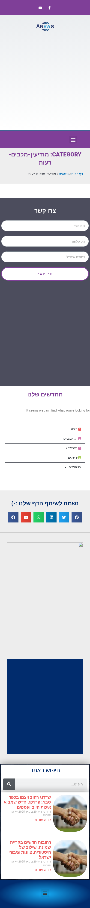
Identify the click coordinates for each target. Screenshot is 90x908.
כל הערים (75, 467)
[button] (73, 139)
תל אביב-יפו (70, 438)
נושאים (64, 174)
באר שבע (72, 448)
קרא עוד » (43, 819)
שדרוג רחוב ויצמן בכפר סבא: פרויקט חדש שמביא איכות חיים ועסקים (27, 802)
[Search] (9, 784)
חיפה (74, 429)
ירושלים (73, 457)
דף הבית (77, 174)
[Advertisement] (45, 80)
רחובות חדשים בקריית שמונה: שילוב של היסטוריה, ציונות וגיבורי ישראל (30, 850)
